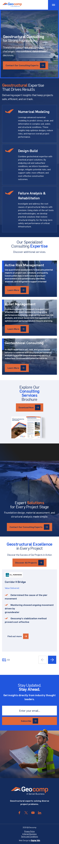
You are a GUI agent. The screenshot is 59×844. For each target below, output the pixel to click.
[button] (52, 660)
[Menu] (53, 5)
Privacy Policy (29, 831)
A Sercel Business (29, 834)
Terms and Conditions (29, 836)
